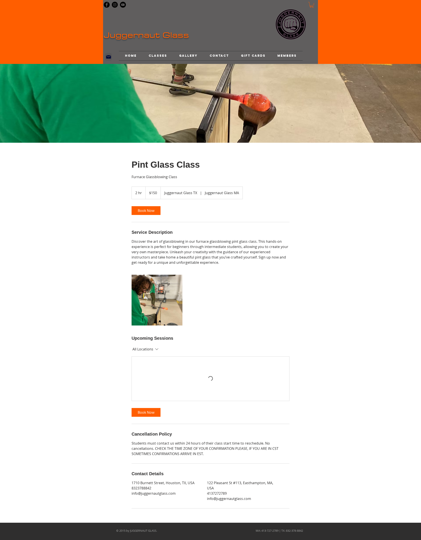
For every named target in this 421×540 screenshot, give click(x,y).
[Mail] (108, 57)
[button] (311, 5)
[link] (146, 210)
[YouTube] (123, 5)
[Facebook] (107, 5)
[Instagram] (115, 5)
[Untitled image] (157, 300)
